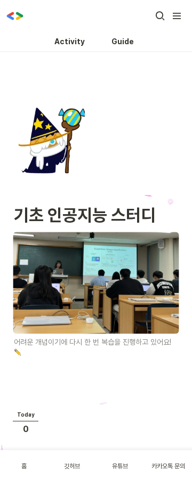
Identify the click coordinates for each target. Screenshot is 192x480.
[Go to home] (14, 16)
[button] (160, 16)
